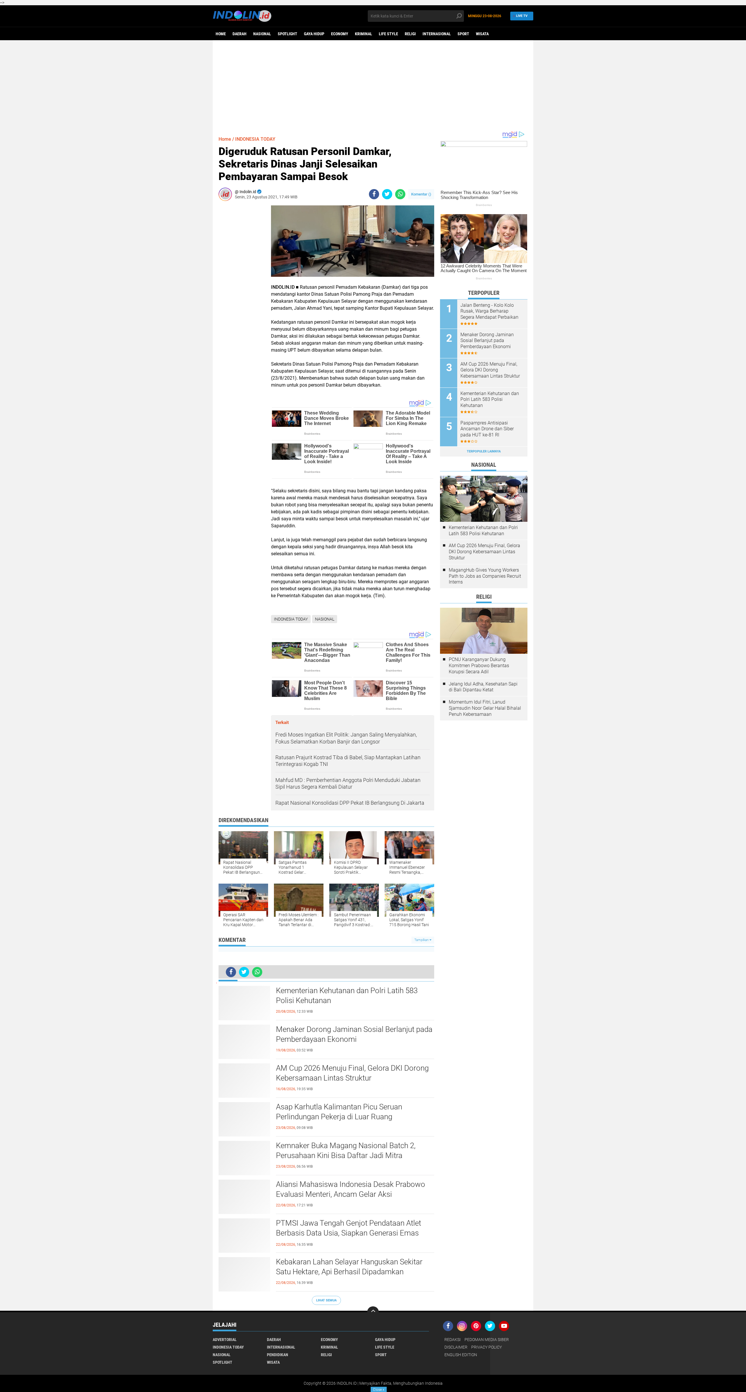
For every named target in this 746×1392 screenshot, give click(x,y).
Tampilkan (422, 940)
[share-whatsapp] (400, 194)
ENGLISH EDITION (460, 1354)
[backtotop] (373, 1312)
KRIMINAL (363, 33)
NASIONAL (262, 33)
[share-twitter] (387, 194)
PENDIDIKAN (277, 1354)
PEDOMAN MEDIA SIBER (487, 1339)
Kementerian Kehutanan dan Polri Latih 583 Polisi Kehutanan (347, 995)
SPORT (463, 33)
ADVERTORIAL (225, 1339)
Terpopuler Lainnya (484, 451)
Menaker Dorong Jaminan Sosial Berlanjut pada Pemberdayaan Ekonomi (354, 1034)
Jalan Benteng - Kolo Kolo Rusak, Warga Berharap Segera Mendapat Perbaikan (489, 311)
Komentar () (421, 194)
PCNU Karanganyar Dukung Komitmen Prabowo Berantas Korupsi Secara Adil (479, 665)
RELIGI (410, 33)
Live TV (521, 16)
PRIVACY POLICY (486, 1347)
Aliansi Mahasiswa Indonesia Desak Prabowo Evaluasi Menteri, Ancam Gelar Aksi (350, 1189)
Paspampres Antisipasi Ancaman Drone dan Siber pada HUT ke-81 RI (487, 429)
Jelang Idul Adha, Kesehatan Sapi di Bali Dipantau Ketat (483, 687)
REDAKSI (452, 1339)
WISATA (482, 33)
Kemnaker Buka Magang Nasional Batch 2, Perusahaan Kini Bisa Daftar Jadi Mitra (346, 1150)
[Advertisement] (373, 85)
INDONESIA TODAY (255, 139)
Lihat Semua (326, 1300)
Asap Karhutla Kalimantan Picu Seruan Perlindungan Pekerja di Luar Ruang (339, 1111)
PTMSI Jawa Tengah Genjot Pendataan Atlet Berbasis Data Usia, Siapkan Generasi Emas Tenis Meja (348, 1233)
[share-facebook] (374, 194)
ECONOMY (339, 33)
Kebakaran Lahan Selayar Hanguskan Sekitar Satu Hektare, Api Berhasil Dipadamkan (349, 1266)
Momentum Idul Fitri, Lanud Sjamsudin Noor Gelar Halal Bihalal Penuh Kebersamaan (485, 708)
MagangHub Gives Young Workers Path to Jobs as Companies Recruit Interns (485, 576)
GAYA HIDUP (314, 33)
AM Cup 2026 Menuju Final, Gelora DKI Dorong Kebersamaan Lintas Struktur (352, 1073)
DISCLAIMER (455, 1347)
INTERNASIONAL (437, 33)
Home (221, 33)
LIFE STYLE (388, 33)
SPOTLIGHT (287, 33)
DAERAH (240, 33)
